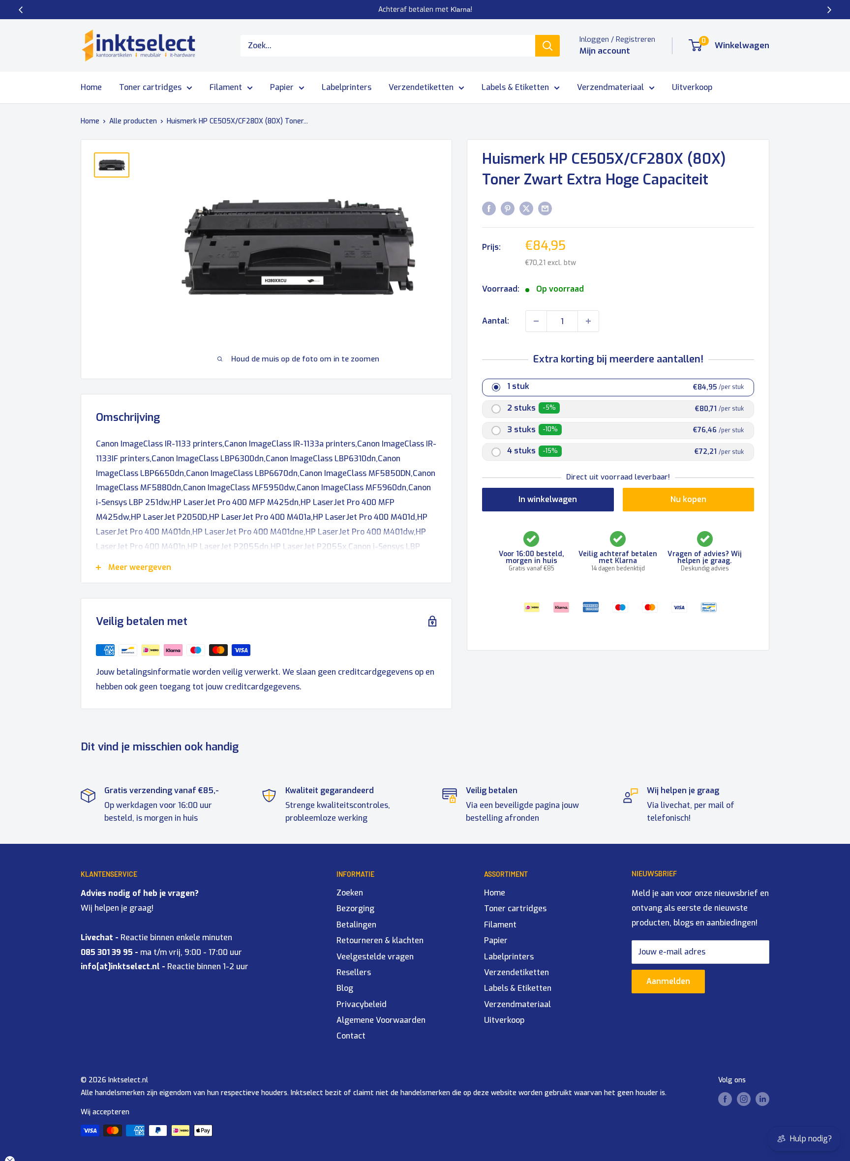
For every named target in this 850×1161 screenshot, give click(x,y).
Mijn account (604, 51)
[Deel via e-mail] (545, 208)
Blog (344, 988)
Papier (282, 87)
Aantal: (495, 321)
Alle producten (133, 121)
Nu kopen (688, 499)
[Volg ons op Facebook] (725, 1099)
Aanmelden (668, 981)
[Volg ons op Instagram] (744, 1099)
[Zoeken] (547, 46)
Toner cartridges (150, 87)
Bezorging (355, 908)
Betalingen (356, 925)
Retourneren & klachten (380, 940)
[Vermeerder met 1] (588, 321)
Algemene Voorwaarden (380, 1020)
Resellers (353, 972)
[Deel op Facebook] (489, 208)
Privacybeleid (361, 1004)
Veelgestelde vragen (375, 957)
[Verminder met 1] (536, 321)
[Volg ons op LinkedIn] (762, 1099)
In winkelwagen (547, 499)
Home (91, 87)
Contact (350, 1036)
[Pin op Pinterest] (508, 208)
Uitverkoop (692, 87)
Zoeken (349, 893)
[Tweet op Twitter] (526, 208)
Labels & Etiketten (515, 87)
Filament (226, 87)
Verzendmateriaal (610, 87)
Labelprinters (346, 87)
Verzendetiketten (421, 87)
